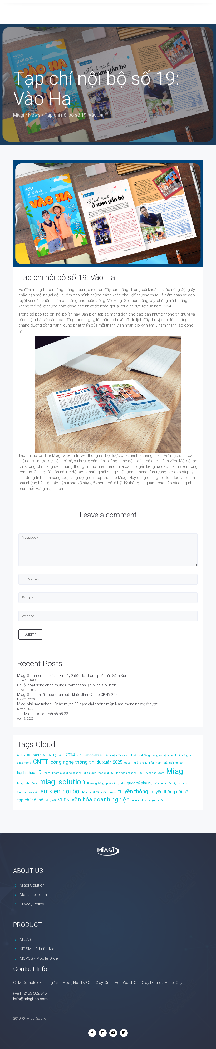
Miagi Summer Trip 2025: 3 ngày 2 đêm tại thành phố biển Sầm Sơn (72, 676)
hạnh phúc (26, 772)
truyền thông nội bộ (169, 791)
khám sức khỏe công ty (66, 773)
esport (128, 762)
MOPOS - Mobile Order (39, 958)
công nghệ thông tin (72, 762)
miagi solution (62, 782)
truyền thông (133, 791)
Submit (30, 634)
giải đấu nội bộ (173, 762)
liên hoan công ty (125, 773)
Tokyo (112, 792)
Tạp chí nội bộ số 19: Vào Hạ (66, 277)
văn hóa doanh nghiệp (101, 799)
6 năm (21, 755)
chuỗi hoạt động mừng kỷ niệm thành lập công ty (160, 755)
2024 (70, 754)
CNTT (40, 761)
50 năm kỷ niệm (53, 755)
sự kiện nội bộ (60, 791)
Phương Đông (95, 783)
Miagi (18, 115)
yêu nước (158, 800)
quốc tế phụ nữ (140, 783)
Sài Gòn (22, 792)
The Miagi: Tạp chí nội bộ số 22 (42, 714)
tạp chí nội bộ (30, 800)
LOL (141, 773)
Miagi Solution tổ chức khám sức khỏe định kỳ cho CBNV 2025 (68, 695)
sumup (182, 783)
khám (46, 773)
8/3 (29, 755)
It (39, 771)
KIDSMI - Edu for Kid (37, 949)
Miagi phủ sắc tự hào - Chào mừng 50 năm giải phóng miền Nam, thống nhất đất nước (87, 704)
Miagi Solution (32, 885)
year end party (141, 800)
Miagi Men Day (27, 783)
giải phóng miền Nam (147, 762)
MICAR (25, 939)
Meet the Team (33, 894)
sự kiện (33, 792)
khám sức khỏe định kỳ (98, 773)
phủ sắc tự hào (115, 783)
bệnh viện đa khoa (116, 755)
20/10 (37, 755)
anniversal (93, 755)
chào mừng (24, 762)
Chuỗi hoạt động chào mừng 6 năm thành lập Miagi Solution (66, 685)
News (34, 115)
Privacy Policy (32, 904)
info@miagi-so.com (30, 998)
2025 (80, 755)
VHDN (64, 800)
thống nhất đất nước (94, 792)
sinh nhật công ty (165, 783)
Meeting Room (155, 773)
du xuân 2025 (109, 762)
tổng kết (51, 800)
